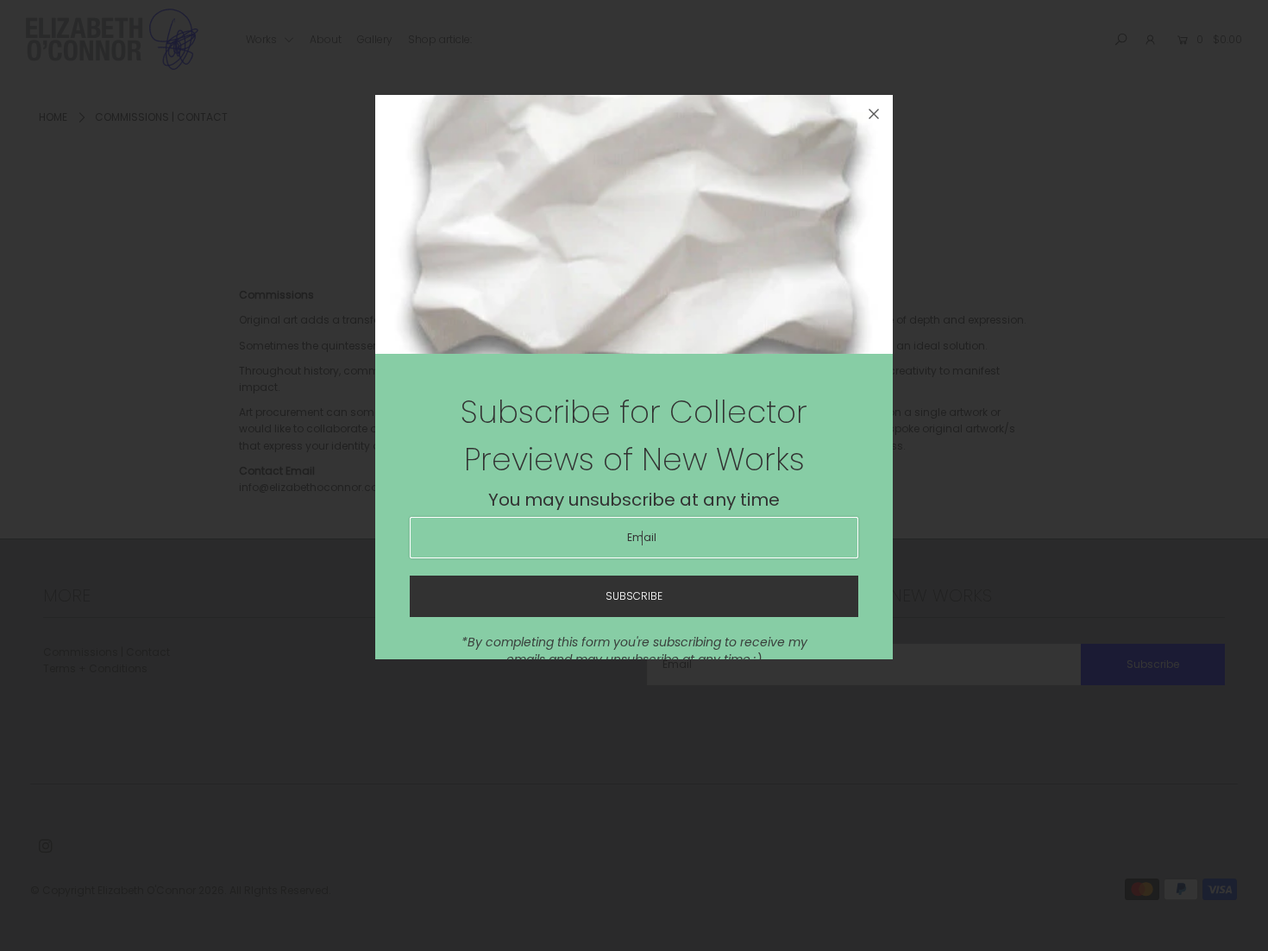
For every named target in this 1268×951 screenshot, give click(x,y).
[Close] (874, 114)
